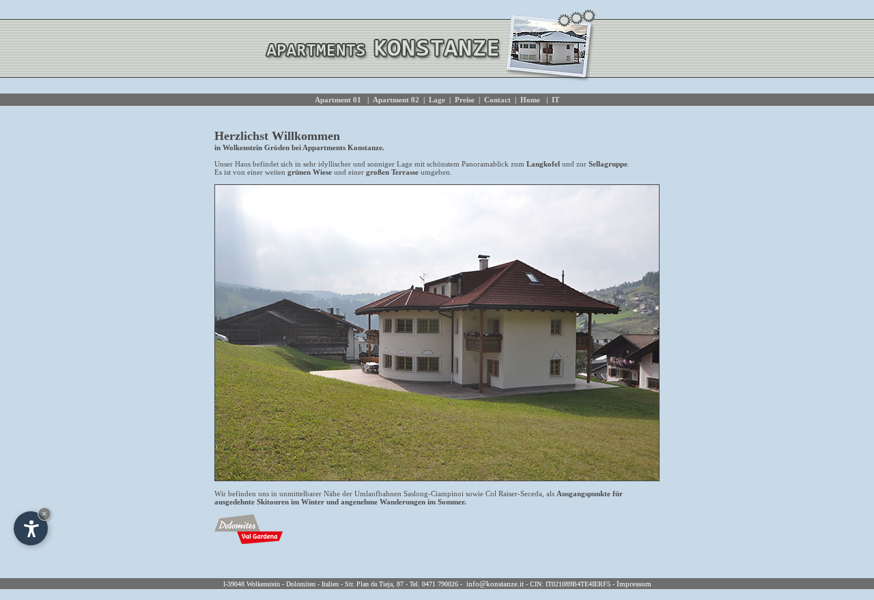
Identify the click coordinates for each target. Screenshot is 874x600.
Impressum (634, 584)
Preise (465, 100)
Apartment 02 (396, 100)
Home (530, 100)
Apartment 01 (339, 100)
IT (555, 100)
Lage (437, 100)
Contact (497, 100)
